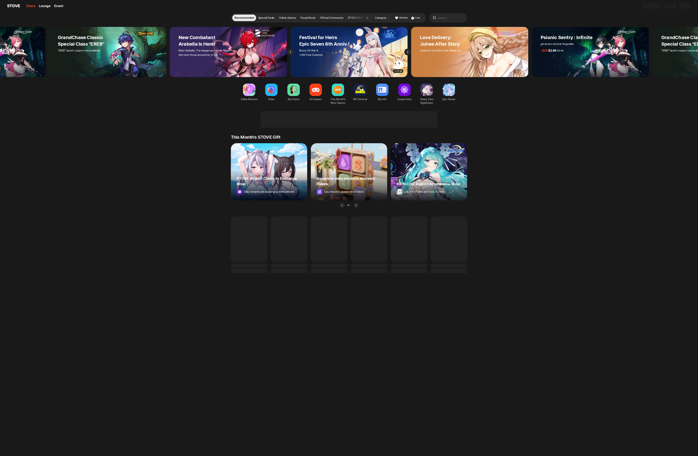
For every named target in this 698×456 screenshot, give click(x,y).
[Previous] (290, 52)
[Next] (407, 52)
